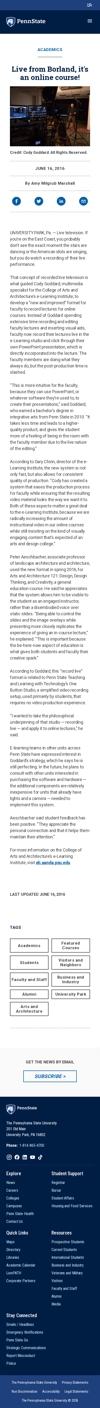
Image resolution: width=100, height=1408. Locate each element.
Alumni (29, 994)
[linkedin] (61, 202)
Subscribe (47, 1076)
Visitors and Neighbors (70, 962)
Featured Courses (70, 945)
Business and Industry (70, 979)
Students (29, 962)
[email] (83, 202)
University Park (70, 994)
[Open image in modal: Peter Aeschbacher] (50, 116)
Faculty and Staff (29, 979)
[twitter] (38, 202)
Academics (50, 49)
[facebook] (16, 202)
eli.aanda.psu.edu (53, 862)
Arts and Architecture (29, 1009)
